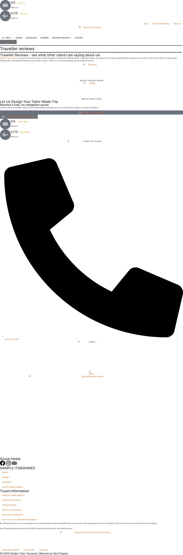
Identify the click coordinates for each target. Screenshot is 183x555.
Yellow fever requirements (12, 515)
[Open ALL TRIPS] (11, 37)
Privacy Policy (29, 550)
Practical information (160, 24)
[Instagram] (8, 463)
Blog (146, 24)
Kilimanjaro (6, 482)
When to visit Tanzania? (11, 510)
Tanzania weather (9, 505)
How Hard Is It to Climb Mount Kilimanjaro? (19, 520)
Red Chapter (60, 553)
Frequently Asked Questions (13, 495)
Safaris (5, 472)
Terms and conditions (10, 550)
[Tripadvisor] (14, 463)
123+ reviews (24, 7)
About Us (177, 24)
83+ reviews (23, 18)
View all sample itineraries (12, 487)
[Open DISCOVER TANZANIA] (71, 37)
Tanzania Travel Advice (11, 500)
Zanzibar (5, 477)
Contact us (43, 550)
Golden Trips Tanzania (9, 58)
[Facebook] (2, 463)
